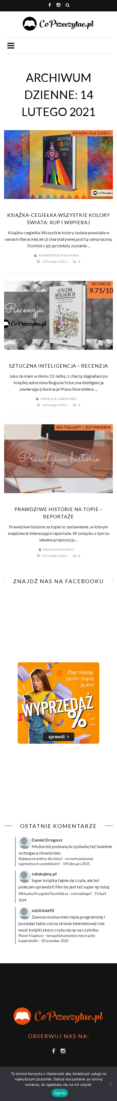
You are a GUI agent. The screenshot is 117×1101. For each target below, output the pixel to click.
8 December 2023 (54, 941)
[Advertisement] (50, 783)
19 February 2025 (76, 864)
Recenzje (101, 284)
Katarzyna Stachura (59, 255)
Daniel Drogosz (47, 839)
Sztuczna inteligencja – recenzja (58, 366)
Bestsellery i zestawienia (84, 427)
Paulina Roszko (58, 549)
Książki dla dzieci (92, 133)
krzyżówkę (79, 846)
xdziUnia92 (43, 910)
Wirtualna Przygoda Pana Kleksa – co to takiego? (55, 893)
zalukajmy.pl (44, 873)
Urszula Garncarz (59, 399)
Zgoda (59, 1093)
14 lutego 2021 (55, 261)
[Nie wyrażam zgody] (110, 1084)
